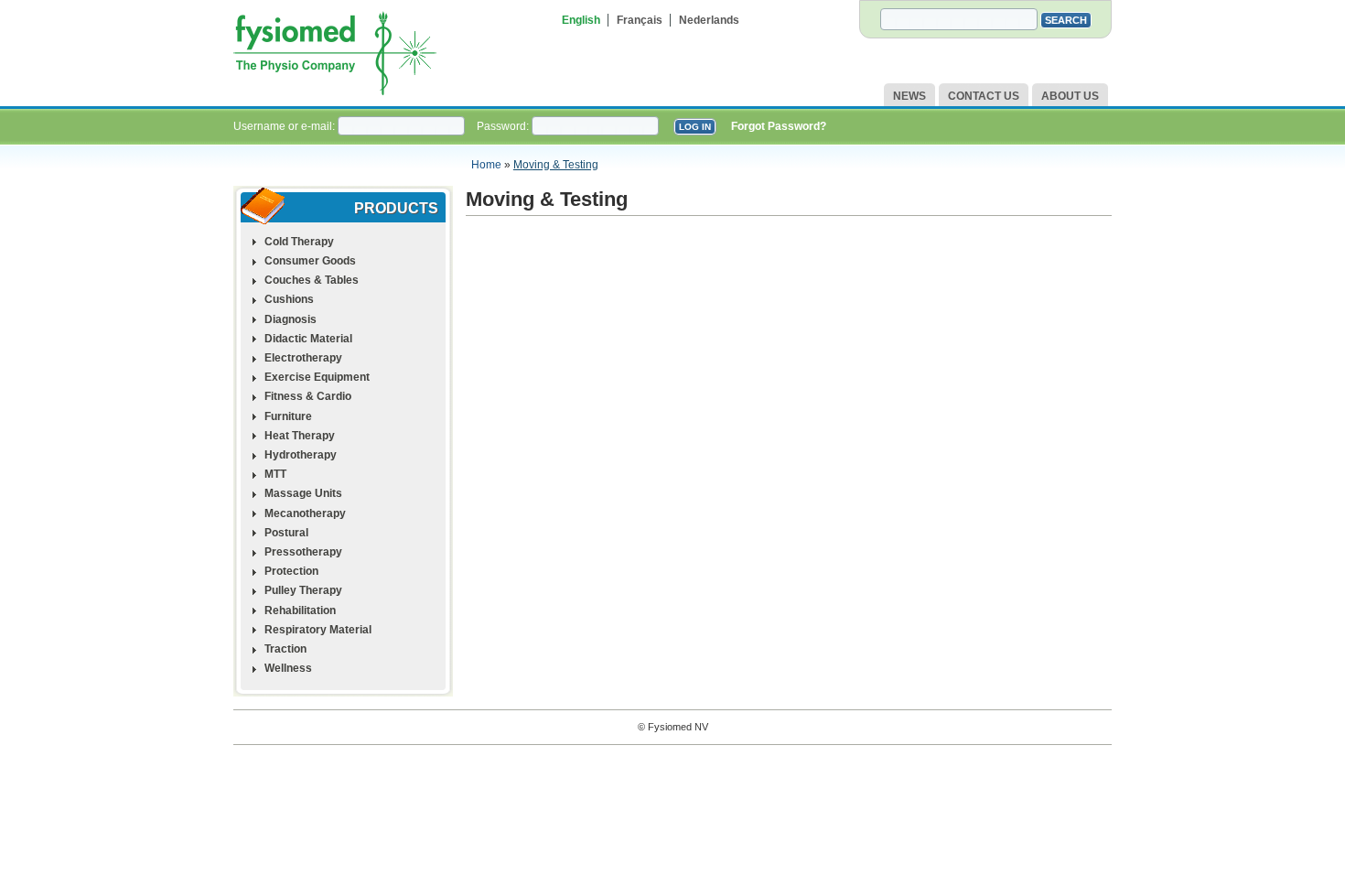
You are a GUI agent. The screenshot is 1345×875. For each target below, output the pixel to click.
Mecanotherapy (305, 513)
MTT (275, 474)
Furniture (288, 416)
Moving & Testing (555, 164)
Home (486, 164)
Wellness (288, 668)
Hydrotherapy (300, 454)
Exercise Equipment (317, 377)
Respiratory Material (317, 629)
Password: (504, 126)
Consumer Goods (310, 260)
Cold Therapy (299, 241)
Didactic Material (308, 338)
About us (1070, 96)
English (581, 20)
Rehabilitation (300, 610)
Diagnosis (290, 319)
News (909, 96)
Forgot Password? (778, 126)
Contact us (983, 96)
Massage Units (303, 493)
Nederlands (709, 20)
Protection (291, 571)
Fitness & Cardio (307, 396)
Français (639, 20)
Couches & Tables (311, 280)
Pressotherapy (303, 552)
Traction (285, 649)
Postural (286, 532)
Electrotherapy (303, 357)
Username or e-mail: (285, 126)
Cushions (289, 299)
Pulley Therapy (303, 590)
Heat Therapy (299, 435)
